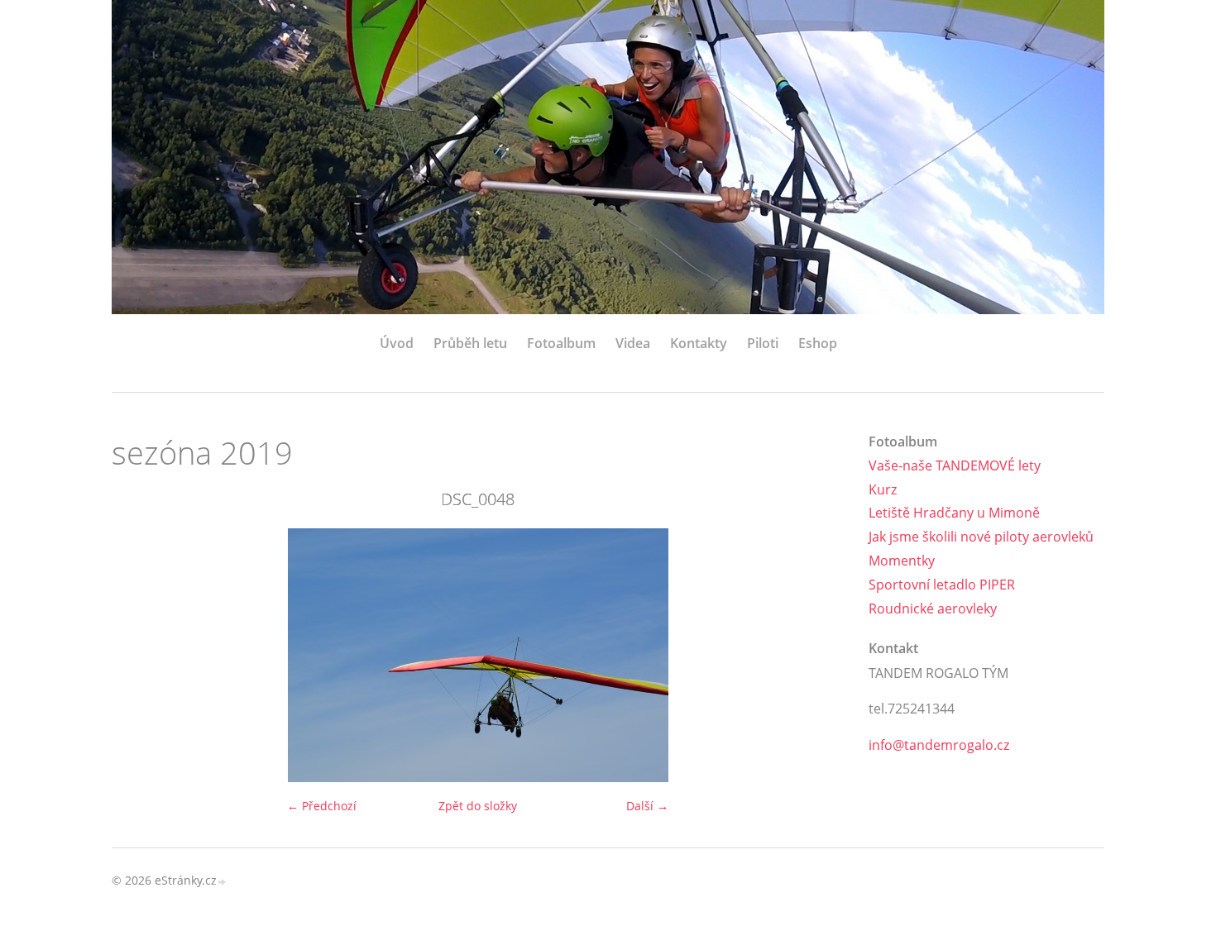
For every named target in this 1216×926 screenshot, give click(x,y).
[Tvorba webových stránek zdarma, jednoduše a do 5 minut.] (222, 881)
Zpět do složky (477, 806)
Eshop (817, 343)
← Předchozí (322, 806)
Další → (647, 806)
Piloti (762, 343)
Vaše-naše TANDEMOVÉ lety (955, 465)
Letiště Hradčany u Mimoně (954, 513)
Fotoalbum (561, 343)
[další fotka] (816, 655)
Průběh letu (470, 343)
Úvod (397, 343)
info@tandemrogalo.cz (939, 745)
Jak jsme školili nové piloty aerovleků (981, 536)
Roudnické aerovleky (933, 608)
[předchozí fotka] (138, 655)
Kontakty (698, 343)
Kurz (883, 489)
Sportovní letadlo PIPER (942, 584)
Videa (632, 343)
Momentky (902, 560)
